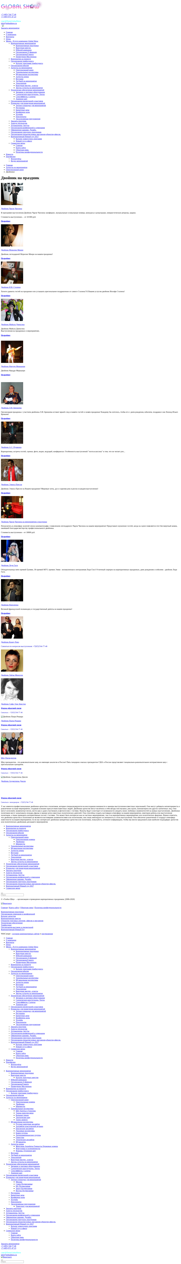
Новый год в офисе (24, 141)
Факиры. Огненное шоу (26, 1151)
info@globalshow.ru (9, 23)
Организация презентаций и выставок (27, 101)
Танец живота (22, 1120)
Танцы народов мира (24, 1113)
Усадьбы (19, 114)
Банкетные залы (22, 110)
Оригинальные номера (25, 839)
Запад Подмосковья (24, 1188)
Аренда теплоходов (19, 123)
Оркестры (20, 1137)
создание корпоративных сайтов (25, 934)
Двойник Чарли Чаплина (11, 209)
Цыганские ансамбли (25, 1129)
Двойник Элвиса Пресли (11, 484)
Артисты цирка (22, 77)
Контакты (10, 37)
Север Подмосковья (24, 1184)
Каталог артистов (8, 916)
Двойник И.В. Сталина (11, 287)
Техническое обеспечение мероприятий (27, 90)
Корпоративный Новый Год (13, 929)
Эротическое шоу (23, 1117)
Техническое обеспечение (12, 923)
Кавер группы (22, 1133)
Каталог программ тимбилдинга (29, 63)
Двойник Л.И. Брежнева (11, 408)
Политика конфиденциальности (29, 152)
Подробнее (5, 221)
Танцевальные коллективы (27, 72)
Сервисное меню (18, 143)
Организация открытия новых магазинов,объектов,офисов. (36, 134)
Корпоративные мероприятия (23, 43)
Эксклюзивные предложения (28, 119)
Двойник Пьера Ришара (11, 721)
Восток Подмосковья (24, 1191)
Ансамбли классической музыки (29, 1126)
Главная (9, 32)
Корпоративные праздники (27, 46)
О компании (11, 34)
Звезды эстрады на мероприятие (29, 88)
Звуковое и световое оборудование (30, 92)
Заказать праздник (18, 121)
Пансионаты (21, 117)
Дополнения (21, 83)
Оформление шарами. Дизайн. (23, 130)
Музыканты (21, 1142)
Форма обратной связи (11, 708)
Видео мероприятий (19, 161)
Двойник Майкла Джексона (13, 324)
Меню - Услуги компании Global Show (22, 41)
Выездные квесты (23, 48)
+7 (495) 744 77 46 (8, 14)
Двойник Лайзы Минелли (12, 675)
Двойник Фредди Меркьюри (13, 366)
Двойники (20, 842)
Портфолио (11, 156)
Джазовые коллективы (25, 1131)
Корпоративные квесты (11, 918)
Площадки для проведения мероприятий (28, 103)
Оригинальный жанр (24, 70)
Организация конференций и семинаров (28, 128)
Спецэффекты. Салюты (25, 97)
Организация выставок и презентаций (17, 927)
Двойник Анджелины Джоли (13, 781)
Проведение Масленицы (26, 57)
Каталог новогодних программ (29, 139)
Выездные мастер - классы (27, 85)
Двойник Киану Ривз (10, 642)
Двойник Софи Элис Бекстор (13, 704)
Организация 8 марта (25, 54)
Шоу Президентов (8, 758)
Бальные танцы (22, 1115)
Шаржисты (20, 844)
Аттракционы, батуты (20, 125)
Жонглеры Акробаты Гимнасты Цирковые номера (37, 1146)
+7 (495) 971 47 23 (8, 17)
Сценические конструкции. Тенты (30, 94)
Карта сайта (21, 148)
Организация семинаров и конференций (18, 914)
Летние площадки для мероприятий (31, 105)
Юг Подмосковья (23, 1186)
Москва (19, 1182)
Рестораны (20, 108)
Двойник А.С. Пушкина (11, 447)
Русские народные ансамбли (28, 1124)
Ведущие (19, 79)
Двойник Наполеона (9, 605)
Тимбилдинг (6, 925)
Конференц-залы (23, 112)
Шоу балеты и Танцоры (26, 1111)
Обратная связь (22, 150)
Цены (8, 39)
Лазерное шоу (21, 99)
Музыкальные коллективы (27, 74)
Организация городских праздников (26, 132)
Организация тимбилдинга (22, 61)
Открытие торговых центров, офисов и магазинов (22, 921)
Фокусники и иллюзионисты (28, 1148)
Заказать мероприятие (10, 28)
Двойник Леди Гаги (9, 565)
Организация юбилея (20, 65)
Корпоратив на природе (21, 59)
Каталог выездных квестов (27, 1077)
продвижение (47, 934)
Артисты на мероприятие (21, 68)
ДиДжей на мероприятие (26, 81)
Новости (9, 154)
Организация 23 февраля (26, 52)
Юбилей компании (24, 50)
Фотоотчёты (16, 159)
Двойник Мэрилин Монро (12, 250)
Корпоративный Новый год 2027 (25, 137)
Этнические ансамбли (25, 1140)
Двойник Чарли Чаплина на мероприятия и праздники (24, 522)
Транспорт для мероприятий (28, 1206)
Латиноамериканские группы (28, 1135)
